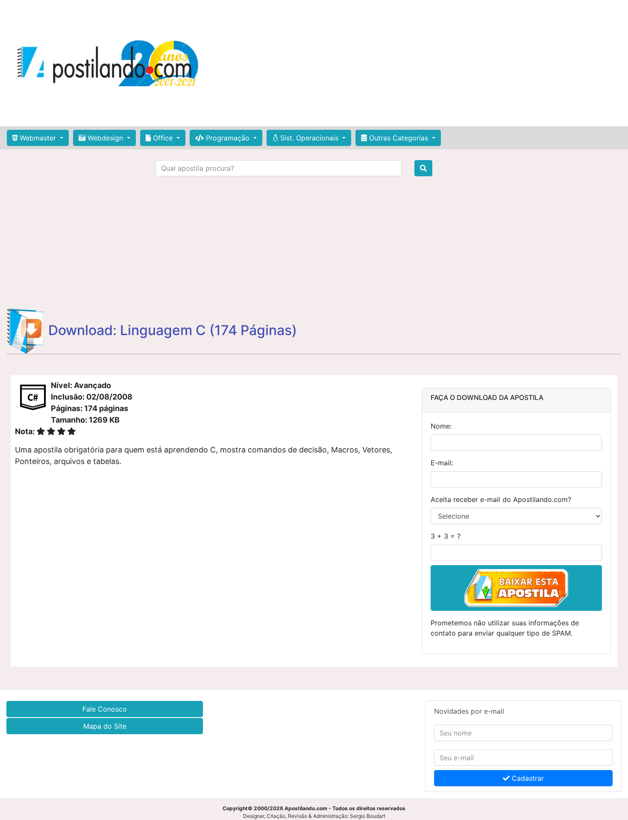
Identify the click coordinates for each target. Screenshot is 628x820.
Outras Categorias (398, 138)
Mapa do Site (104, 726)
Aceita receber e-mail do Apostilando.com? (501, 499)
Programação (228, 138)
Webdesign (105, 138)
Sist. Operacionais (309, 138)
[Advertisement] (416, 63)
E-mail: (442, 462)
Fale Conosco (104, 709)
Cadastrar (527, 778)
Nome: (441, 426)
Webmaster (38, 138)
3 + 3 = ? (446, 536)
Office (163, 138)
